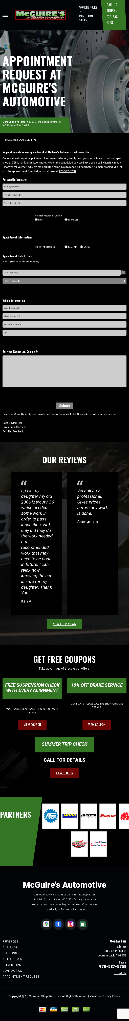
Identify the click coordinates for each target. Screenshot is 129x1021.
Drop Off (72, 247)
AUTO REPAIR (12, 959)
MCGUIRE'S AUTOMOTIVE (20, 139)
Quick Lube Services (15, 427)
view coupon (32, 724)
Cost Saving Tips (13, 423)
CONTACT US (12, 970)
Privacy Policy (111, 996)
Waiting (87, 247)
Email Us (120, 973)
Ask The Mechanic (13, 431)
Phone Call (73, 219)
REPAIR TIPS (12, 965)
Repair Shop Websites (46, 996)
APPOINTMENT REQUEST (21, 976)
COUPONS (10, 953)
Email (41, 219)
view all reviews (64, 623)
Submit (64, 406)
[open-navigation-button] (5, 15)
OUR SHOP (10, 947)
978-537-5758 (67, 171)
